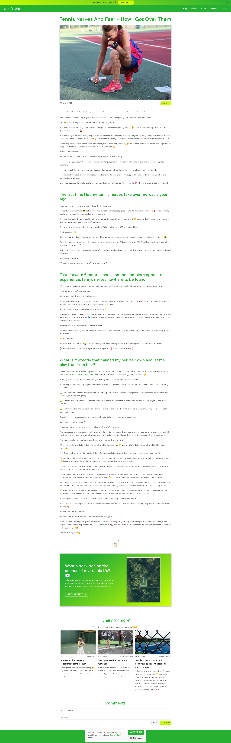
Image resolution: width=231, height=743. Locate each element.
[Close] (228, 2)
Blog (185, 8)
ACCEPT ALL (136, 732)
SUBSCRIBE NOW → (76, 594)
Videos (194, 8)
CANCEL (154, 722)
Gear (214, 8)
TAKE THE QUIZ (126, 2)
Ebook (203, 8)
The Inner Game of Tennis (83, 374)
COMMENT (166, 722)
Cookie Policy (115, 735)
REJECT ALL (136, 738)
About (224, 8)
